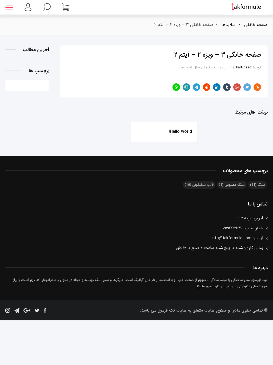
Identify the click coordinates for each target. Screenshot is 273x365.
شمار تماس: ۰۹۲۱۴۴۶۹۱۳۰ (242, 228)
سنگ (257, 185)
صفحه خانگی (256, 24)
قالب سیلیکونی (199, 185)
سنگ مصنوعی (232, 185)
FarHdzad (244, 67)
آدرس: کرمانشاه (250, 218)
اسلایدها (228, 24)
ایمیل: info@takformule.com (237, 238)
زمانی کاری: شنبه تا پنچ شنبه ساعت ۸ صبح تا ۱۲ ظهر (219, 248)
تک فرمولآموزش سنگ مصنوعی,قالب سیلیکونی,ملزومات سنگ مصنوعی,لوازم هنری (245, 7)
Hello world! (180, 131)
